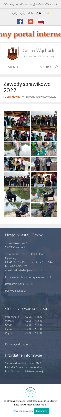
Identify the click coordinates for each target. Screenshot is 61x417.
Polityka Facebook (15, 290)
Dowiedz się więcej (23, 410)
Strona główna (11, 96)
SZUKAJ (46, 67)
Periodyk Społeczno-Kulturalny (23, 367)
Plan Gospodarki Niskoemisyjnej (24, 371)
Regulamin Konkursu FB (19, 284)
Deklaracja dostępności (19, 344)
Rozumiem (41, 410)
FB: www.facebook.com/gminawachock (28, 277)
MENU (13, 67)
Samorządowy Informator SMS (23, 363)
